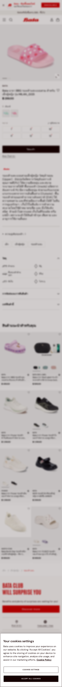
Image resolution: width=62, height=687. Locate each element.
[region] (31, 660)
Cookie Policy (44, 659)
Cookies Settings (31, 670)
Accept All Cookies (31, 679)
